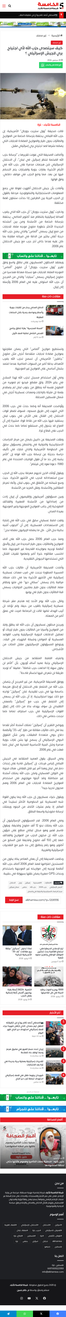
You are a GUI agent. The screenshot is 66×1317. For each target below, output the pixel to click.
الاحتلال (13, 882)
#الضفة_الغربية (10, 1225)
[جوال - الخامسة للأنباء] (33, 24)
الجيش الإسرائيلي (56, 887)
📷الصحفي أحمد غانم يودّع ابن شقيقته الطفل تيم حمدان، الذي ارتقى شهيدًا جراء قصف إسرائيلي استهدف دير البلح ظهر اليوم (23, 1028)
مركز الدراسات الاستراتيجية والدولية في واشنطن (45, 891)
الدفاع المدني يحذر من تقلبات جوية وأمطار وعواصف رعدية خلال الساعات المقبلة (26, 312)
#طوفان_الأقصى (55, 1235)
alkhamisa (57, 1241)
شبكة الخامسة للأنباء (19, 1285)
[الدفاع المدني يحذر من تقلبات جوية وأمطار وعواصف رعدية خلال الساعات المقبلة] (54, 310)
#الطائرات (48, 882)
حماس (24, 887)
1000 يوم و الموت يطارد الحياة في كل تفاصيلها (51, 991)
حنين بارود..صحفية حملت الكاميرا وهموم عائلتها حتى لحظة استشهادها (35, 1163)
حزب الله (33, 887)
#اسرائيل (58, 1225)
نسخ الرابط (14, 900)
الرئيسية (55, 36)
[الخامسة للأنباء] (51, 5)
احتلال (45, 1241)
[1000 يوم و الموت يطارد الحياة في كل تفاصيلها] (48, 976)
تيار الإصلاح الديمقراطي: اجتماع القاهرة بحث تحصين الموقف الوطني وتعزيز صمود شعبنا (49, 953)
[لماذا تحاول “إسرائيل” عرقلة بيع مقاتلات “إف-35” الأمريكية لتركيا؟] (17, 935)
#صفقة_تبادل (22, 1230)
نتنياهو (47, 1246)
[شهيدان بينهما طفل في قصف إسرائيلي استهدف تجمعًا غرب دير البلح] (54, 1079)
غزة (17, 1241)
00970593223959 (55, 1268)
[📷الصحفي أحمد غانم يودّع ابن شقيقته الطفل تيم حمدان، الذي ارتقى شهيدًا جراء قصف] (54, 1033)
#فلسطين (31, 1235)
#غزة (42, 1235)
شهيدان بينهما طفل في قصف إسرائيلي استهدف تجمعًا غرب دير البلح (24, 1077)
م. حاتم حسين (23, 1290)
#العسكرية (37, 882)
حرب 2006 (43, 887)
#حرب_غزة (36, 1230)
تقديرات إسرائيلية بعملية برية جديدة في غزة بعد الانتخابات (23, 1063)
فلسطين (58, 1246)
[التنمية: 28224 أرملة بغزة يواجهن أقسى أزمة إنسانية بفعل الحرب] (17, 976)
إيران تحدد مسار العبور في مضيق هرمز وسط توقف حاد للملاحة (24, 1050)
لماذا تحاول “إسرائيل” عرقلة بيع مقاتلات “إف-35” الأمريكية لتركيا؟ (18, 952)
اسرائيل (35, 1241)
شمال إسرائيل (14, 887)
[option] (33, 1147)
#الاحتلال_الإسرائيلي (29, 1225)
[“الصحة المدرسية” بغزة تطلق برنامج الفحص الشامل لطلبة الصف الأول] (54, 330)
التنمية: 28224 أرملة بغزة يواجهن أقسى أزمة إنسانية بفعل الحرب (19, 993)
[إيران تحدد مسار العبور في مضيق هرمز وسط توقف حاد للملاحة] (54, 1053)
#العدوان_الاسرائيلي (53, 1230)
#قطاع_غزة (18, 1235)
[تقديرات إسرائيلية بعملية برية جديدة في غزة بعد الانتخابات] (54, 1066)
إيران (20, 882)
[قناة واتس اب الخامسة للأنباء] (33, 255)
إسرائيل (27, 882)
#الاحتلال (46, 1225)
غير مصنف (41, 36)
